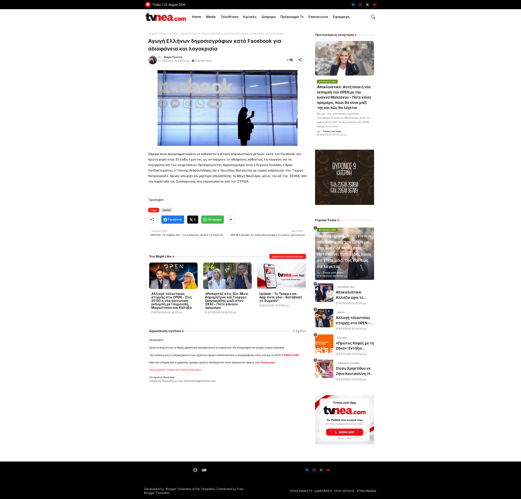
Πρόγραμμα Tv (292, 17)
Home (196, 17)
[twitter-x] (367, 4)
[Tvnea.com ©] (165, 16)
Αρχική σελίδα (157, 33)
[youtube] (374, 4)
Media (211, 17)
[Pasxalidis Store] (344, 204)
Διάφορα (269, 17)
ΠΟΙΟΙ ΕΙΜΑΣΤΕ (301, 491)
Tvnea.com (267, 362)
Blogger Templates (178, 489)
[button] (373, 17)
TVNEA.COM (290, 355)
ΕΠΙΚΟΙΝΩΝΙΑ (366, 491)
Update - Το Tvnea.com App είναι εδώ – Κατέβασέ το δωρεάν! (280, 297)
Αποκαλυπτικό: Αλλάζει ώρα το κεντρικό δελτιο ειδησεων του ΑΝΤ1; (353, 295)
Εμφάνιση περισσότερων (287, 256)
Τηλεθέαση (229, 17)
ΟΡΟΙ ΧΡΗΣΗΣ (344, 491)
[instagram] (360, 4)
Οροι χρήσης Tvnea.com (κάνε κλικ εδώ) (175, 369)
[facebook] (353, 4)
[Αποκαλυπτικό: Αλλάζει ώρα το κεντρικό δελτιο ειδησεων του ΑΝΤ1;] (324, 293)
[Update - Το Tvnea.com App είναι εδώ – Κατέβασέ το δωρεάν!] (281, 276)
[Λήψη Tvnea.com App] (344, 419)
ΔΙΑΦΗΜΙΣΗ (323, 491)
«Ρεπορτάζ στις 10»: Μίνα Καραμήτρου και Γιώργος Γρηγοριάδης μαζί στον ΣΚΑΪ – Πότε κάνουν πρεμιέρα (226, 300)
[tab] (196, 16)
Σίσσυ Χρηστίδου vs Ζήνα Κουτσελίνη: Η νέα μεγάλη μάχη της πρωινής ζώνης (354, 371)
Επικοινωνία (318, 17)
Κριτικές (250, 17)
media (173, 33)
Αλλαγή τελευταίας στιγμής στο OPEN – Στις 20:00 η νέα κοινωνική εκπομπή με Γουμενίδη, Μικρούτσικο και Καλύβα (171, 300)
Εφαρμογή (341, 17)
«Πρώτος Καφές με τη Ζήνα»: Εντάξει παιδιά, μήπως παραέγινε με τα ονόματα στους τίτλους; (355, 346)
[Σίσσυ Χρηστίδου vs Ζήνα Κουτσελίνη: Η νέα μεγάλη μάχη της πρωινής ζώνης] (324, 369)
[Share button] (231, 219)
